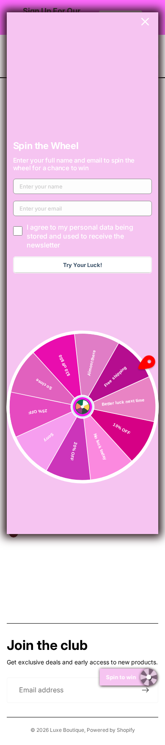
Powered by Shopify (111, 730)
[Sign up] (145, 690)
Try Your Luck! (82, 264)
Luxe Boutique (67, 730)
